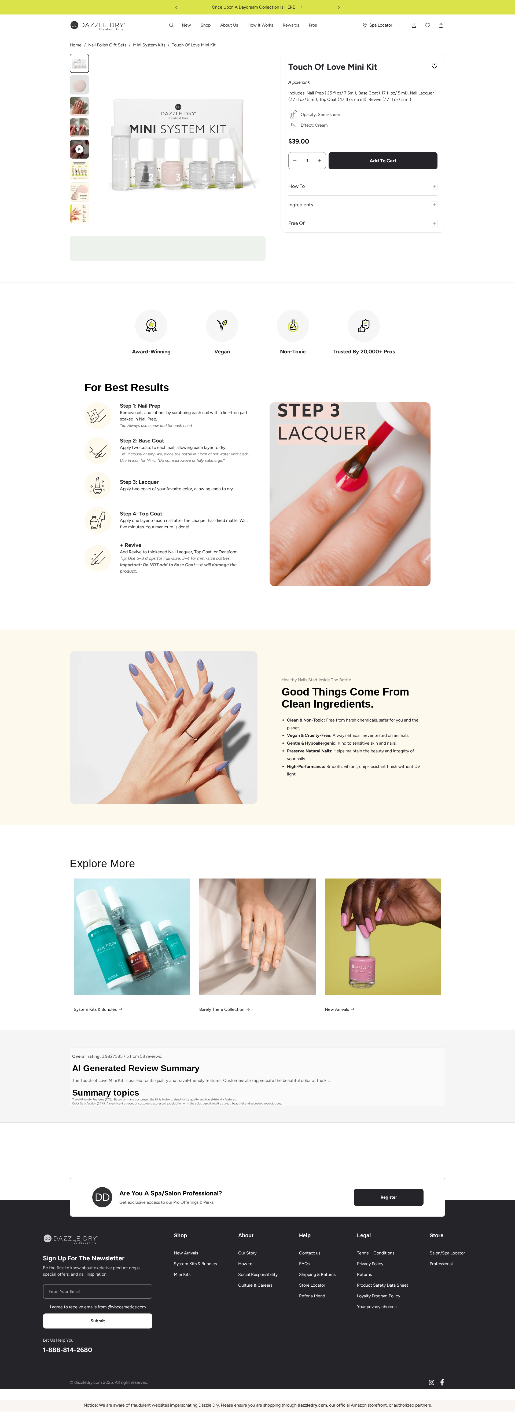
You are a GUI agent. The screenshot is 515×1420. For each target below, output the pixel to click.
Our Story (247, 1253)
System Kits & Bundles (95, 1009)
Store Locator (312, 1285)
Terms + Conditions (375, 1253)
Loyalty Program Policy (378, 1295)
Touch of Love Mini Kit (194, 44)
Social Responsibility (258, 1274)
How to (245, 1263)
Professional (441, 1263)
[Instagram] (431, 1382)
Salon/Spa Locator (447, 1253)
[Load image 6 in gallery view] (79, 192)
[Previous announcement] (176, 7)
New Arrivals (337, 1009)
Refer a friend (312, 1295)
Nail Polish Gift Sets (107, 44)
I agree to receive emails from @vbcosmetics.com (98, 1306)
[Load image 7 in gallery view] (79, 213)
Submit (98, 1320)
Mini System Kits (149, 44)
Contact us (309, 1253)
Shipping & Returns (317, 1274)
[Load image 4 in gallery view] (79, 127)
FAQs (304, 1263)
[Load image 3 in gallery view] (79, 106)
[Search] (171, 25)
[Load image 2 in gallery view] (79, 84)
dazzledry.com (312, 1405)
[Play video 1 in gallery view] (79, 149)
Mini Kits (182, 1274)
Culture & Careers (255, 1285)
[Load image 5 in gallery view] (79, 170)
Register (389, 1197)
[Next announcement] (339, 7)
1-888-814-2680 (67, 1350)
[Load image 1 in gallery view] (79, 63)
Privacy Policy (370, 1263)
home (76, 44)
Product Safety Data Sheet (382, 1285)
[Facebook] (442, 1382)
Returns (364, 1274)
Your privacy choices (376, 1306)
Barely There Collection (221, 1009)
